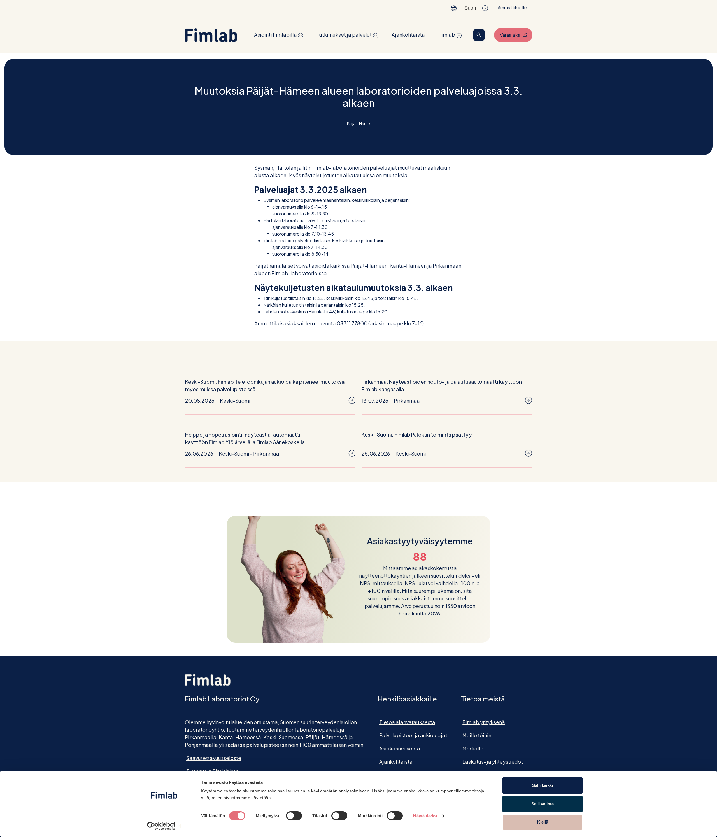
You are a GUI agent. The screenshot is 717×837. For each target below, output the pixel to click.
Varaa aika (516, 35)
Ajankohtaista (408, 34)
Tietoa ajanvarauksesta (407, 722)
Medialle (472, 748)
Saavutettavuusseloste (213, 758)
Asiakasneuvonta (399, 748)
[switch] (294, 815)
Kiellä (542, 822)
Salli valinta (542, 803)
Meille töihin (476, 735)
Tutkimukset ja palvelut (344, 34)
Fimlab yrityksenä (483, 722)
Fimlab (446, 34)
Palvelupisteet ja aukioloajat (413, 735)
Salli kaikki (542, 785)
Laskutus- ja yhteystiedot (492, 761)
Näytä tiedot (425, 815)
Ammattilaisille (512, 7)
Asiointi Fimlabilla (275, 34)
